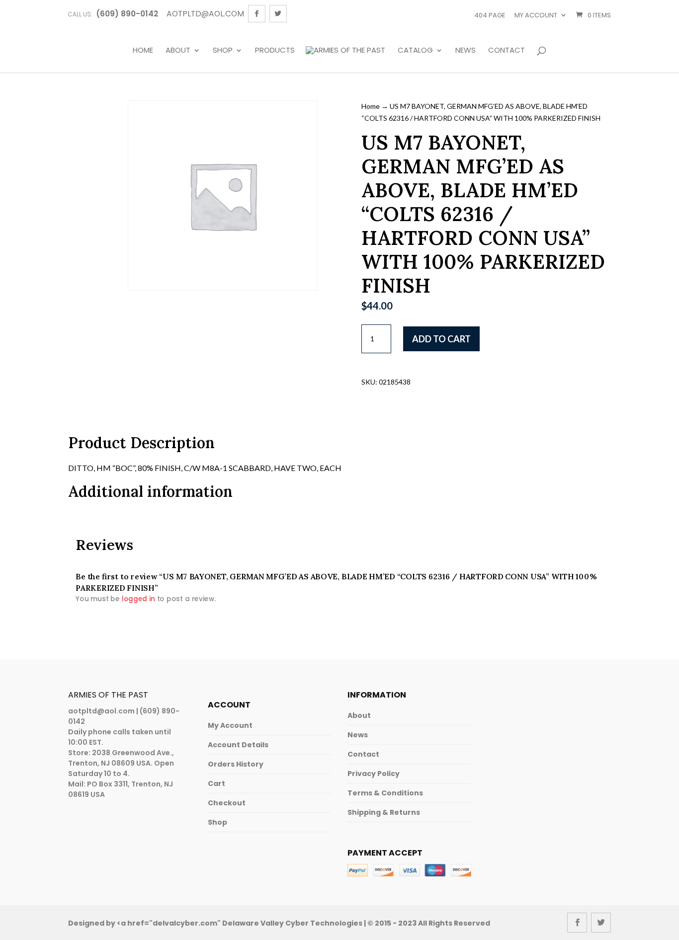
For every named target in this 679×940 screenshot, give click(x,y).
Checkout (227, 803)
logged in (138, 599)
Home (143, 50)
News (465, 50)
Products (275, 50)
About (178, 50)
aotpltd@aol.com (101, 711)
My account (535, 15)
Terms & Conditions (385, 793)
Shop (223, 50)
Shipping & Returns (383, 812)
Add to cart (441, 338)
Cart (216, 783)
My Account (230, 725)
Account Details (238, 745)
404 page (490, 15)
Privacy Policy (373, 774)
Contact (506, 50)
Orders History (235, 764)
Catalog (415, 50)
